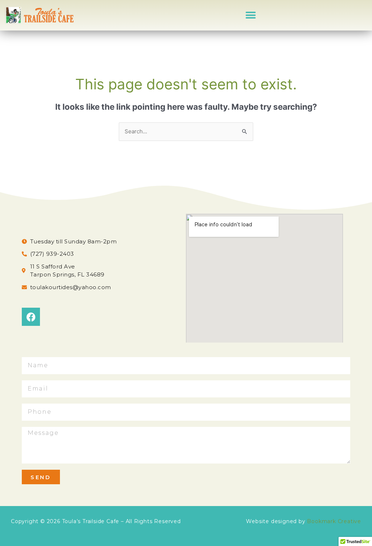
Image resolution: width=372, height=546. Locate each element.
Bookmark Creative (334, 521)
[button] (251, 15)
